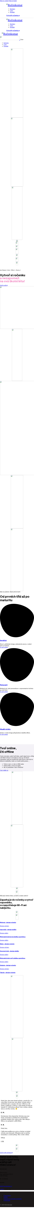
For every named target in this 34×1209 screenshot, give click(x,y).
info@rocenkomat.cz (6, 1186)
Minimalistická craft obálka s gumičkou (12, 958)
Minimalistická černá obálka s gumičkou (12, 937)
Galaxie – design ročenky (8, 965)
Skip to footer (13, 1)
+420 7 (2, 1189)
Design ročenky (4, 926)
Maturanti (3, 685)
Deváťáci (3, 640)
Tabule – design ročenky (7, 972)
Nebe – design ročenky (7, 944)
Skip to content (4, 1)
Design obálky (4, 933)
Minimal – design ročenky (8, 922)
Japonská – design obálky (8, 929)
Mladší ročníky (5, 729)
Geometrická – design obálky (9, 951)
